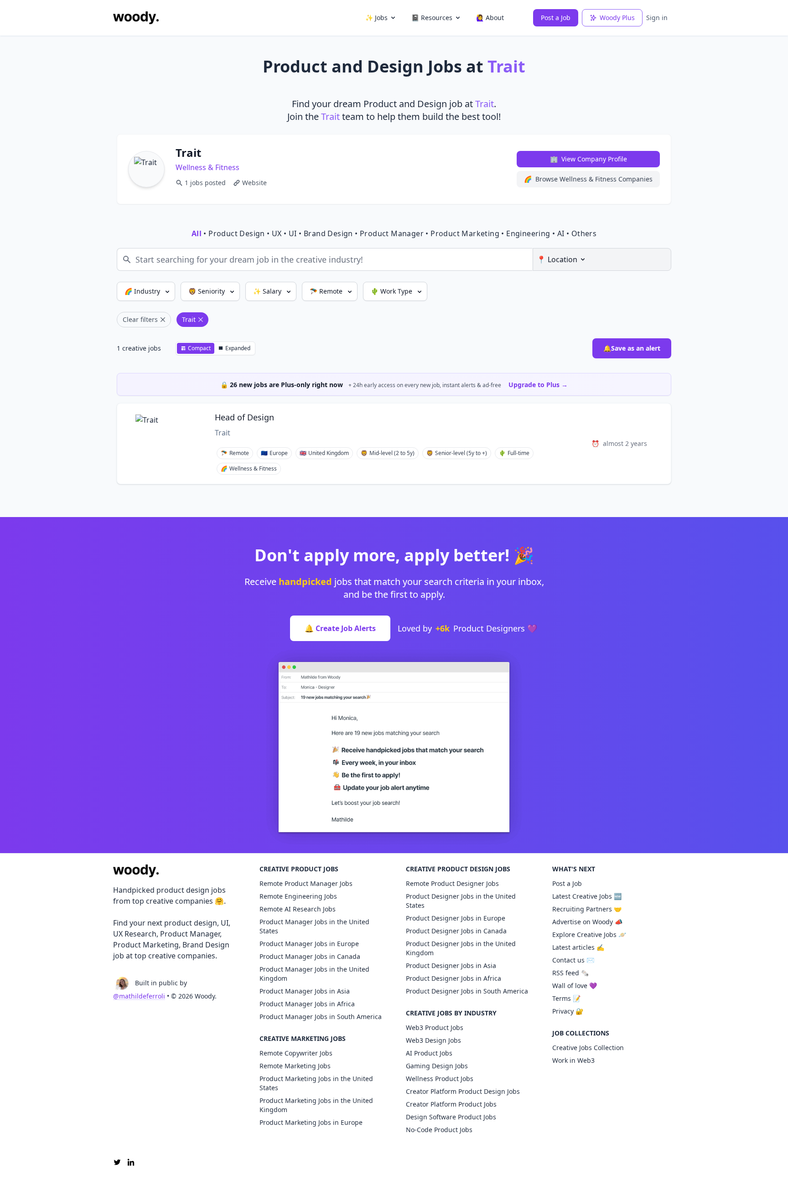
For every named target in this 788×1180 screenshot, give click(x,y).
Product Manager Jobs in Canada (309, 956)
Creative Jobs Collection (588, 1047)
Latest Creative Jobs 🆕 (587, 896)
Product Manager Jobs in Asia (304, 991)
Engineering (528, 233)
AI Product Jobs (429, 1053)
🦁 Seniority (207, 291)
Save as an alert (631, 348)
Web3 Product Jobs (434, 1027)
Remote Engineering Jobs (298, 896)
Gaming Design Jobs (437, 1065)
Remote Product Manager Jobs (306, 883)
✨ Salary (268, 291)
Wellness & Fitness (207, 167)
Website (254, 182)
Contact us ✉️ (573, 960)
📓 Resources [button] (431, 17)
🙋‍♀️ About (490, 17)
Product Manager (392, 233)
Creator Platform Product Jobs (451, 1104)
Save (603, 419)
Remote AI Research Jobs (297, 909)
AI (561, 233)
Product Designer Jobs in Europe (455, 918)
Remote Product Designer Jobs (452, 883)
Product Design (236, 233)
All (197, 233)
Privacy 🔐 (567, 1011)
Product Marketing (464, 233)
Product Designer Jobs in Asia (451, 965)
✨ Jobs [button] (376, 17)
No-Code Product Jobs (439, 1129)
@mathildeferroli (139, 996)
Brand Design (328, 233)
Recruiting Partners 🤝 (587, 909)
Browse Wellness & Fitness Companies (588, 179)
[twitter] (117, 1162)
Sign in (657, 17)
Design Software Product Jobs (451, 1117)
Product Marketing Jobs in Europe (311, 1122)
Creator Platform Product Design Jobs (463, 1091)
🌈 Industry (143, 291)
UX (277, 233)
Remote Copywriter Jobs (295, 1053)
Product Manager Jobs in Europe (309, 943)
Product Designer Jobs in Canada (456, 930)
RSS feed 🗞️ (570, 972)
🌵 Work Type (392, 291)
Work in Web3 (573, 1060)
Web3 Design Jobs (433, 1040)
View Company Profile (588, 159)
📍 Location (557, 259)
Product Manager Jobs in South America (320, 1016)
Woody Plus (617, 17)
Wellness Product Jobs (439, 1078)
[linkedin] (131, 1162)
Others (583, 233)
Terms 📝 (566, 998)
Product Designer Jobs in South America (467, 991)
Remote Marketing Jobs (295, 1065)
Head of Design (244, 417)
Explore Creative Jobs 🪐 (589, 934)
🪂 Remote (327, 291)
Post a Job (555, 17)
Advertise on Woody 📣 (587, 921)
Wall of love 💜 (574, 985)
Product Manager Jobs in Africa (307, 1003)
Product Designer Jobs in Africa (453, 978)
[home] (136, 17)
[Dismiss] (661, 382)
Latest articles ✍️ (578, 947)
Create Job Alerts (340, 628)
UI (293, 233)
